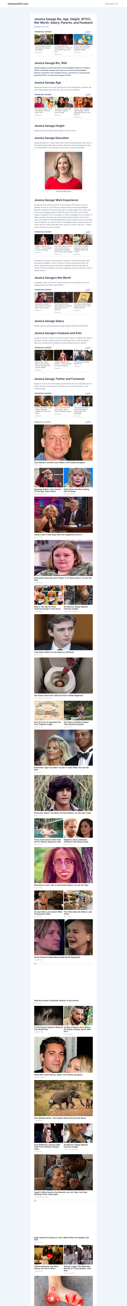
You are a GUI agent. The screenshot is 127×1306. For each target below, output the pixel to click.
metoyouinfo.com (18, 3)
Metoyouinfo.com (111, 4)
